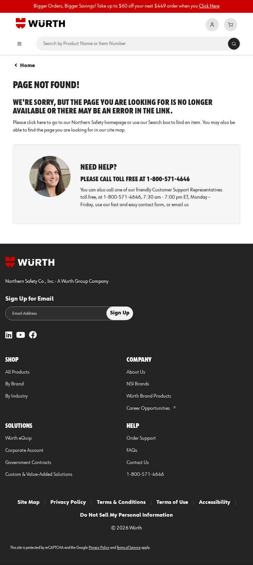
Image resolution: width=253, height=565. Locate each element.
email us (180, 205)
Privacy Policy (68, 502)
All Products (17, 372)
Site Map (28, 502)
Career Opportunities (148, 408)
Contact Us (137, 462)
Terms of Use (172, 502)
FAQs (131, 450)
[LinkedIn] (8, 335)
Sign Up (119, 313)
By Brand (14, 384)
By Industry (16, 396)
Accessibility (214, 502)
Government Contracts (28, 462)
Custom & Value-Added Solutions (38, 474)
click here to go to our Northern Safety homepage (76, 122)
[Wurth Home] (40, 23)
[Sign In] (212, 24)
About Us (135, 372)
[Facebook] (33, 335)
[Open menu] (19, 43)
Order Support (141, 438)
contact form (151, 205)
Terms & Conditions (121, 502)
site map (116, 130)
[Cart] (230, 24)
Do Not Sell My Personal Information (126, 515)
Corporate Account (24, 450)
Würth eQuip (18, 438)
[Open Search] (234, 44)
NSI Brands (137, 384)
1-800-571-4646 (145, 474)
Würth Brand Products (148, 396)
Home (27, 65)
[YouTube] (20, 335)
